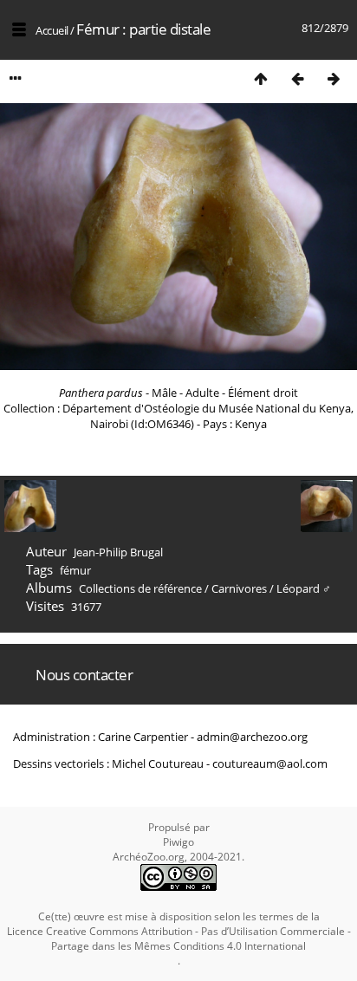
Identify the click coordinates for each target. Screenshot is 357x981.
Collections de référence (140, 588)
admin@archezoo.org (252, 736)
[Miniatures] (261, 78)
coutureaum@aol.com (270, 763)
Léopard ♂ (303, 588)
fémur (75, 570)
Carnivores (239, 588)
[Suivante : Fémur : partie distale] (333, 78)
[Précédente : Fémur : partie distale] (297, 78)
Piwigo (178, 842)
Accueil (52, 30)
